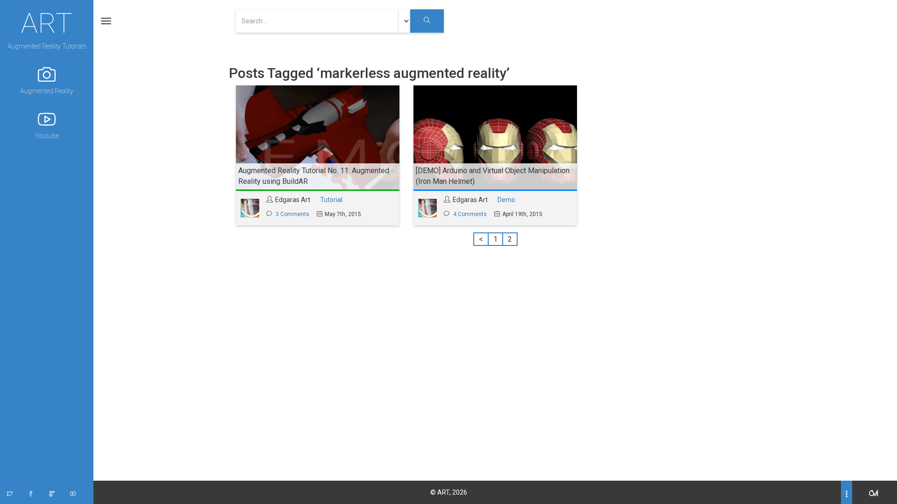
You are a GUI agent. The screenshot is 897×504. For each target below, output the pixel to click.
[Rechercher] (427, 21)
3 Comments (292, 214)
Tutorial (331, 199)
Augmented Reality (46, 91)
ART (46, 22)
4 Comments (470, 214)
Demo (506, 199)
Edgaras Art (292, 199)
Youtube (47, 136)
